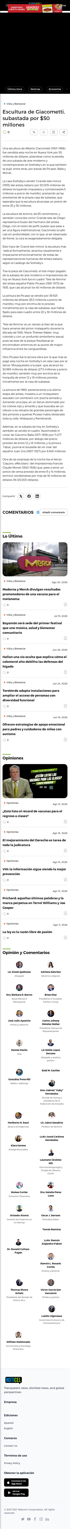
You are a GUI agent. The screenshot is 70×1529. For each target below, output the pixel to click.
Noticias (35, 89)
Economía (55, 89)
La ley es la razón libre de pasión (27, 932)
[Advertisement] (35, 48)
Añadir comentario (53, 512)
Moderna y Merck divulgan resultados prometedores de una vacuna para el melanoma (31, 594)
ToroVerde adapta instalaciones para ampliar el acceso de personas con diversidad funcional (31, 695)
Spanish (9, 1422)
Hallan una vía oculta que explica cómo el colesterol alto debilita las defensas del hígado (35, 661)
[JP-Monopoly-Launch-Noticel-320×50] (35, 8)
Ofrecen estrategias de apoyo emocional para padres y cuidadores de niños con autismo (34, 729)
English (8, 1428)
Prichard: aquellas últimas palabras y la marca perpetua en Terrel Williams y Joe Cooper (34, 902)
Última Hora (14, 89)
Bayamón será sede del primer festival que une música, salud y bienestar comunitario (32, 627)
